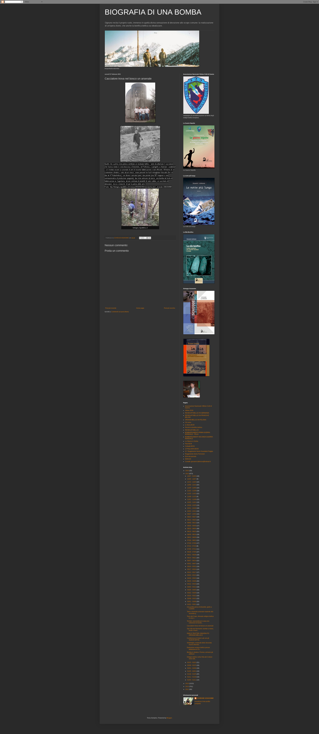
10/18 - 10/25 (192, 505)
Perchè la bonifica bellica (193, 427)
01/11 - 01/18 (192, 677)
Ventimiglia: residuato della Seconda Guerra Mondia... (199, 643)
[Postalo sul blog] (142, 238)
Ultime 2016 (189, 410)
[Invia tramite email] (140, 238)
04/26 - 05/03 (192, 578)
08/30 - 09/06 (192, 526)
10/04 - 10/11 (192, 511)
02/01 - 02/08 (192, 668)
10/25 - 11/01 (192, 502)
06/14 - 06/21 (192, 558)
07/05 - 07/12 (192, 549)
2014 (187, 683)
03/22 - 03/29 (192, 593)
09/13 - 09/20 (192, 520)
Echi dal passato (190, 456)
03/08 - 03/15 (192, 598)
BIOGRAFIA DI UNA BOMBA (153, 12)
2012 (187, 689)
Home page (140, 308)
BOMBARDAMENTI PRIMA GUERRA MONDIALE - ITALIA (197, 433)
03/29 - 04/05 (192, 590)
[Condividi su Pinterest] (150, 238)
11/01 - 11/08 (192, 499)
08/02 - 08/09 (192, 537)
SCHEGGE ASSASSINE (205, 698)
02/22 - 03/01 (192, 604)
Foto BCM (188, 444)
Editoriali (188, 459)
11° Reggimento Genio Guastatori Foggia (199, 451)
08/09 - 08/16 (192, 534)
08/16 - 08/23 (192, 531)
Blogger (169, 718)
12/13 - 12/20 (192, 482)
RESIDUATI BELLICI (192, 430)
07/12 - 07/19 (192, 546)
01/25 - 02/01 (192, 671)
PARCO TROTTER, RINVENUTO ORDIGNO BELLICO (198, 634)
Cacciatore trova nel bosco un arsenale (200, 626)
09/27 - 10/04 (192, 514)
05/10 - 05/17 (192, 572)
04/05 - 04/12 (192, 587)
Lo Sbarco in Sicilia (191, 441)
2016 (187, 471)
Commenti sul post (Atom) (120, 312)
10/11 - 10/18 (192, 508)
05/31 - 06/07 (192, 563)
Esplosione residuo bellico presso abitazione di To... (198, 648)
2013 (187, 686)
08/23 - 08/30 (192, 528)
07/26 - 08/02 (192, 540)
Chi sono (188, 422)
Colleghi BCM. (190, 446)
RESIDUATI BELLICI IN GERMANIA (197, 413)
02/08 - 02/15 (192, 665)
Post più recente (110, 308)
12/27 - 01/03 (192, 476)
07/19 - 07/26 (192, 543)
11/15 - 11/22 (192, 493)
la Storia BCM (189, 425)
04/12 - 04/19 (192, 584)
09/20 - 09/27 (192, 517)
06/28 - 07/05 (192, 552)
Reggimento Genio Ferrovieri (195, 454)
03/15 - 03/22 (192, 596)
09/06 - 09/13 (192, 523)
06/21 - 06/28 (192, 555)
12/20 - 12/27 (192, 479)
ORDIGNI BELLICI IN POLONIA (195, 420)
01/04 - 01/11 (192, 680)
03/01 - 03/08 (192, 601)
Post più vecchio (169, 308)
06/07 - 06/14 (192, 560)
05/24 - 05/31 (192, 566)
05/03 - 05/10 (192, 575)
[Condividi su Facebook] (147, 238)
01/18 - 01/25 (192, 674)
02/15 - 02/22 (192, 662)
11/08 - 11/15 (192, 496)
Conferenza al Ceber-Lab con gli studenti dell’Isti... (198, 639)
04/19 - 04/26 (192, 581)
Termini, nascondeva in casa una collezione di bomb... (198, 622)
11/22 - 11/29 (192, 491)
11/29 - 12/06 (192, 488)
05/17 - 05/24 (192, 569)
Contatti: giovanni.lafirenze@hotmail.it (198, 461)
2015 (187, 474)
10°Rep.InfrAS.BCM (192, 449)
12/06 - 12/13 (192, 485)
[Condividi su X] (145, 238)
